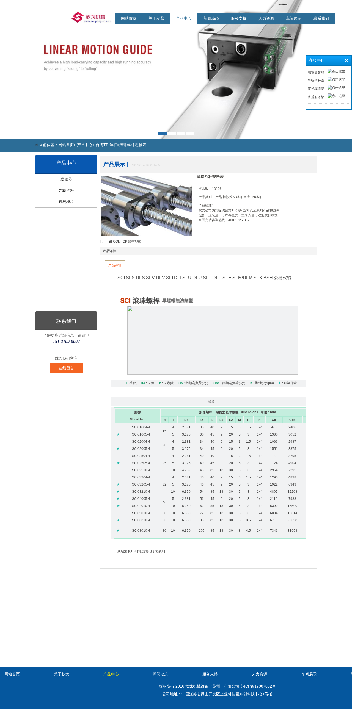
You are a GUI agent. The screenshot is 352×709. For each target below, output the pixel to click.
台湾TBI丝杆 (106, 145)
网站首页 (128, 18)
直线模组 (66, 202)
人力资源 (266, 18)
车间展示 (293, 18)
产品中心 (183, 18)
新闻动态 (211, 18)
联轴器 (66, 179)
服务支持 (238, 18)
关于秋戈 (156, 18)
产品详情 (109, 251)
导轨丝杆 (66, 191)
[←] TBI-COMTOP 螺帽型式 (120, 241)
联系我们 (321, 18)
